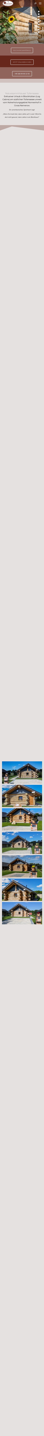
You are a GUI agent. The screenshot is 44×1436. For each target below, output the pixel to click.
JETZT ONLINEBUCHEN (22, 62)
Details (37, 766)
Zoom (31, 766)
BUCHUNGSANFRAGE (22, 50)
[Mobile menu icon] (40, 3)
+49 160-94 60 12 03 (22, 74)
